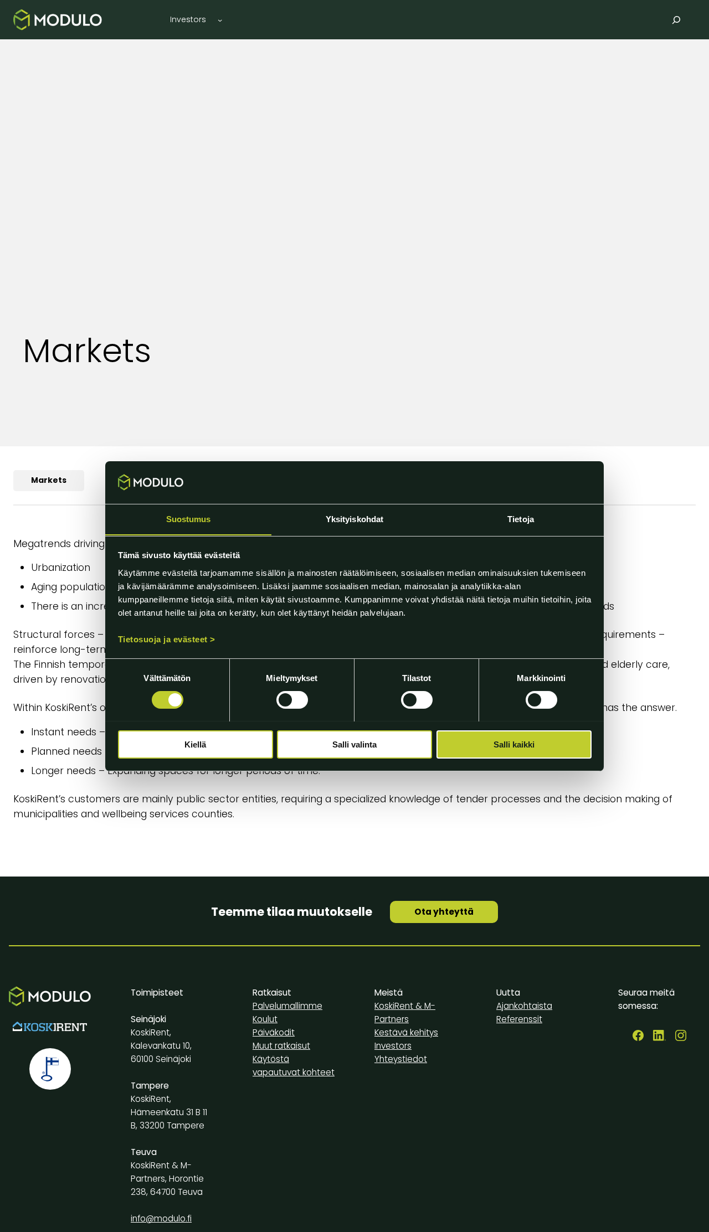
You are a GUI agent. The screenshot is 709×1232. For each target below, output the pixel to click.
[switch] (292, 700)
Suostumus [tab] (188, 518)
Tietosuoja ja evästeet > (166, 638)
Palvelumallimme (287, 1006)
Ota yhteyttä (444, 911)
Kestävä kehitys (406, 1032)
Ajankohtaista (524, 1006)
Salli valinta (354, 744)
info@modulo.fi (161, 1218)
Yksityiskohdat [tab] (354, 518)
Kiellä (195, 744)
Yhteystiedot (400, 1059)
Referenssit (519, 1019)
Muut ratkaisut (281, 1045)
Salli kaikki (514, 744)
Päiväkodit (274, 1032)
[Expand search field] (676, 19)
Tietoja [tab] (520, 518)
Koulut (265, 1019)
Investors (393, 1045)
